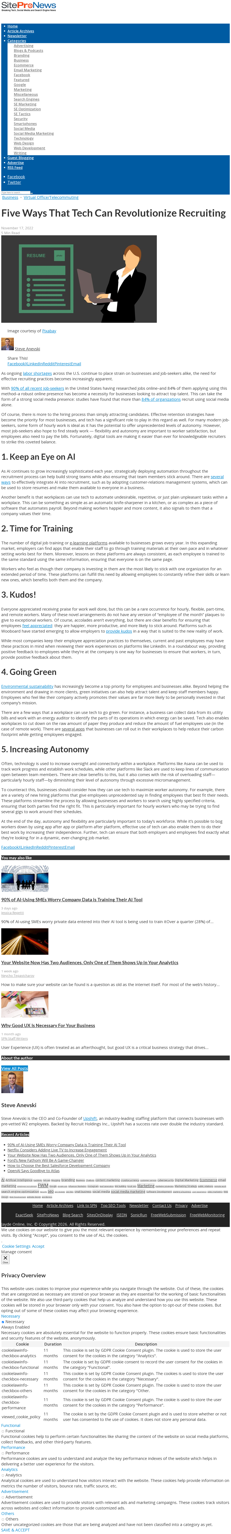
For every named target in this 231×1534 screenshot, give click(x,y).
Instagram (93, 1186)
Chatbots (90, 1180)
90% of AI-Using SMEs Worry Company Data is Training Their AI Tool (72, 899)
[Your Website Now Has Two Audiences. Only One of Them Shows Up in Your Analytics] (24, 953)
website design (34, 1197)
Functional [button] (10, 1425)
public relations (205, 1186)
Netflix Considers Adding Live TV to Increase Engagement (57, 1149)
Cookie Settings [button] (16, 1246)
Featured (21, 79)
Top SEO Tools (113, 1205)
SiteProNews (48, 1214)
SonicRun (139, 1214)
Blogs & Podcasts (28, 50)
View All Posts (14, 1068)
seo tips (70, 1191)
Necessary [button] (10, 1316)
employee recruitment (27, 1186)
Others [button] (7, 1513)
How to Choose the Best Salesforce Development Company (59, 1165)
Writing (20, 152)
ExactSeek (24, 1214)
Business (21, 60)
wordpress (47, 1197)
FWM (43, 1185)
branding (68, 1180)
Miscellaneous (26, 94)
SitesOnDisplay (100, 1214)
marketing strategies (164, 1186)
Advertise (16, 162)
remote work (220, 1186)
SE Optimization (27, 108)
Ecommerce (24, 65)
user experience (199, 1192)
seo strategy (60, 1192)
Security (21, 118)
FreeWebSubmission (168, 1214)
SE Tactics (22, 113)
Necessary (15, 1321)
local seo (131, 1186)
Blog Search (73, 1214)
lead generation (107, 1186)
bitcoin (46, 1180)
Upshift (90, 1118)
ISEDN (122, 1214)
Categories (17, 40)
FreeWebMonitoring (207, 1214)
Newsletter (17, 35)
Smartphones (25, 123)
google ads (62, 1186)
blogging (55, 1180)
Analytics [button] (9, 1469)
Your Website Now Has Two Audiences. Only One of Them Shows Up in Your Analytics (89, 962)
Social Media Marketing (34, 133)
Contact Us (162, 1205)
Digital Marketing (187, 1180)
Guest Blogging (21, 157)
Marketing (23, 89)
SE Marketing (25, 104)
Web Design (24, 143)
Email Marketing (28, 69)
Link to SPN (87, 1205)
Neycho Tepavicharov (17, 975)
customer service (148, 1180)
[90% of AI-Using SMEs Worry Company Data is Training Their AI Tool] (24, 890)
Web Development (29, 147)
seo (51, 1191)
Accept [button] (38, 1246)
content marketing (107, 1180)
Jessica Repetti (12, 912)
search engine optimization (20, 1191)
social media (101, 1191)
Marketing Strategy (186, 1186)
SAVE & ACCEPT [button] (15, 1530)
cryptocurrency (130, 1180)
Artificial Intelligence (19, 1180)
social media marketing (128, 1191)
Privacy (181, 1205)
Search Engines (26, 99)
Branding (22, 55)
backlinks (37, 1180)
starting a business (182, 1191)
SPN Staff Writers (14, 1038)
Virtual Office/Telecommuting (51, 197)
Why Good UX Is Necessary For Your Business (48, 1025)
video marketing (215, 1191)
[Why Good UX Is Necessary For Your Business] (24, 1016)
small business (82, 1191)
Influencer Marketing (77, 1186)
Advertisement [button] (14, 1491)
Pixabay (49, 331)
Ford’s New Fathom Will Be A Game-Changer (46, 1160)
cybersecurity (165, 1180)
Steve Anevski (27, 349)
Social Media (24, 128)
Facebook (22, 74)
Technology (24, 138)
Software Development (159, 1191)
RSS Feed (15, 167)
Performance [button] (13, 1447)
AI (3, 1179)
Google (20, 84)
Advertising (23, 45)
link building (120, 1186)
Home (13, 26)
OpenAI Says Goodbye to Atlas (34, 1170)
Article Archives (21, 30)
